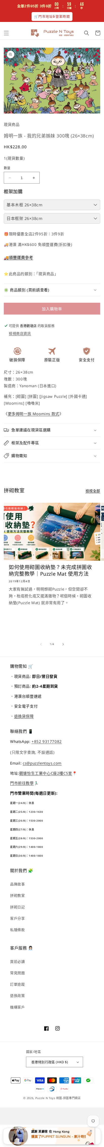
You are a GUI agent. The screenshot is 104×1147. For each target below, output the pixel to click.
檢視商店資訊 (20, 333)
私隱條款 (17, 929)
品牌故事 (17, 884)
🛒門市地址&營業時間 (52, 16)
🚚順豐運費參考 (18, 257)
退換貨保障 (24, 716)
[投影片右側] (63, 644)
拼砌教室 (17, 895)
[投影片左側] (40, 644)
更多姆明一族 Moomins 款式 (33, 413)
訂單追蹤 (17, 984)
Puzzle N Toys (45, 1098)
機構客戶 (17, 1007)
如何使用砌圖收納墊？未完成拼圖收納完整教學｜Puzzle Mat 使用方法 (50, 570)
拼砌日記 (17, 907)
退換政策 (17, 995)
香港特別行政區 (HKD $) (49, 1062)
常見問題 (17, 972)
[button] (6, 33)
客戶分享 (17, 918)
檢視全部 (93, 490)
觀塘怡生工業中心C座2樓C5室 (45, 773)
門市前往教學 (22, 783)
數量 (7, 167)
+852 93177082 (47, 741)
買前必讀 (17, 961)
